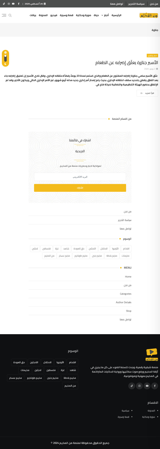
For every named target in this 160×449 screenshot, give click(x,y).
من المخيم (49, 255)
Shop (128, 310)
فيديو (53, 15)
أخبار (106, 15)
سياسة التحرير (136, 3)
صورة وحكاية (83, 15)
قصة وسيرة (66, 15)
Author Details (123, 302)
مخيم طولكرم (81, 255)
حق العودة (79, 248)
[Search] (10, 15)
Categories (125, 293)
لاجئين (35, 248)
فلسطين (46, 248)
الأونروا (115, 248)
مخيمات (125, 255)
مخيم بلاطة (111, 255)
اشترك (80, 188)
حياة (96, 15)
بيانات (33, 15)
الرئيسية (116, 15)
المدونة (43, 15)
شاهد (66, 248)
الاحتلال (104, 248)
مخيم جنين (97, 255)
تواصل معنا (116, 3)
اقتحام (126, 248)
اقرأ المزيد (149, 93)
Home (128, 276)
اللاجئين (92, 248)
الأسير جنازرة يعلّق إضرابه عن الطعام (126, 62)
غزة (57, 248)
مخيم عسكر (64, 255)
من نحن (154, 3)
